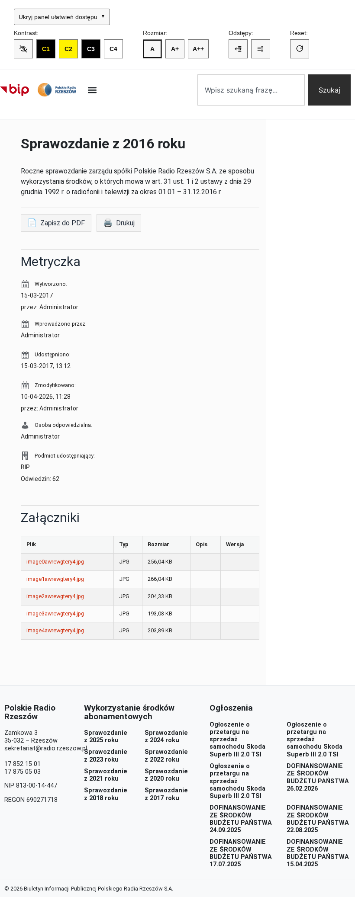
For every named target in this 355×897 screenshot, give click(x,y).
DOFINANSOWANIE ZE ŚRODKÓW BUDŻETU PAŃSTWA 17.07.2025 (241, 853)
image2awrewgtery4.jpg (55, 596)
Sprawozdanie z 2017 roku (166, 794)
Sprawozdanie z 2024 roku (166, 736)
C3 (91, 48)
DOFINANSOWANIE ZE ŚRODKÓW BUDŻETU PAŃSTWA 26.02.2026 (318, 777)
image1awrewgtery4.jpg (55, 579)
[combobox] (251, 90)
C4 (113, 48)
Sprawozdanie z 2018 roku (105, 794)
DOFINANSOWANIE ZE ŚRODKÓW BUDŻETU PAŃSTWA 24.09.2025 (241, 819)
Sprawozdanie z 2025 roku (105, 736)
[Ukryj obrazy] (23, 48)
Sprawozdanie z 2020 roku (166, 775)
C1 (46, 48)
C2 (68, 48)
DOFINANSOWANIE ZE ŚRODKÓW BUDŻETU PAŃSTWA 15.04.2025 (318, 853)
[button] (92, 90)
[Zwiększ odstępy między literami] (238, 48)
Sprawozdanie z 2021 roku (105, 775)
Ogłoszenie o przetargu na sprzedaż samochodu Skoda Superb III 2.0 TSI (237, 739)
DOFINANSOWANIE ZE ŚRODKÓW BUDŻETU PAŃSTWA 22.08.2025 (318, 819)
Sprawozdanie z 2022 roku (166, 755)
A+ (175, 48)
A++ (198, 48)
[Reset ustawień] (299, 48)
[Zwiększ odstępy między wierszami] (260, 48)
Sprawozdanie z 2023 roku (105, 755)
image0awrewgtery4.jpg (55, 561)
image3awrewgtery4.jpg (55, 613)
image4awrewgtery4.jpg (55, 630)
